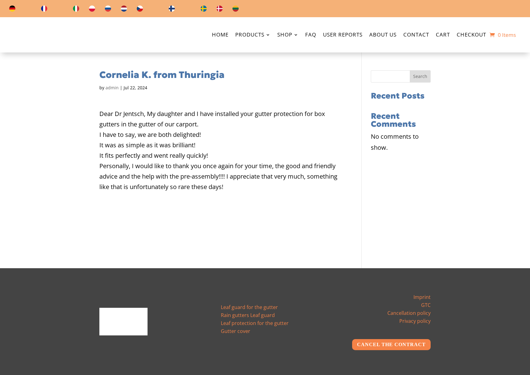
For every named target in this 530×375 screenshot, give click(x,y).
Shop (284, 35)
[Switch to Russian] (108, 10)
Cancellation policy (409, 313)
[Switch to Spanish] (60, 10)
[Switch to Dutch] (124, 10)
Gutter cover (235, 331)
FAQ (310, 35)
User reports (343, 35)
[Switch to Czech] (139, 10)
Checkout (471, 35)
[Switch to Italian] (76, 10)
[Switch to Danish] (219, 10)
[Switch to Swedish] (203, 10)
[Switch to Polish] (92, 10)
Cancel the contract (394, 344)
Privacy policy (415, 321)
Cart (443, 35)
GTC (426, 305)
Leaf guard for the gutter (249, 307)
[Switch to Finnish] (171, 10)
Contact (416, 35)
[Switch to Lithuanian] (235, 10)
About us (383, 35)
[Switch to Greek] (155, 10)
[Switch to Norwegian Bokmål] (187, 10)
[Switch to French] (44, 10)
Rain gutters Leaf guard (248, 315)
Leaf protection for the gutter (255, 323)
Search (420, 76)
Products (249, 35)
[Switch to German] (12, 10)
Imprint (422, 297)
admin (112, 88)
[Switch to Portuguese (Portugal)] (251, 10)
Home (220, 35)
